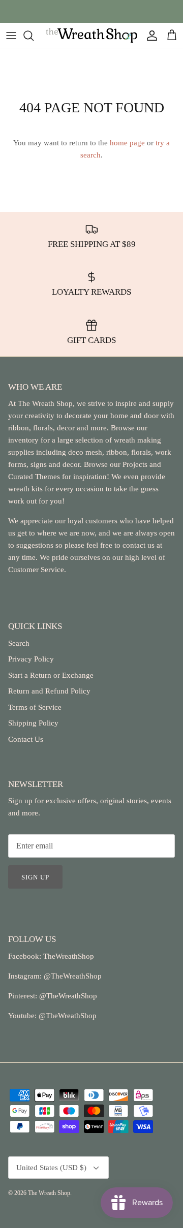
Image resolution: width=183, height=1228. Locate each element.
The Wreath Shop (49, 1192)
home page (127, 143)
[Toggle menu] (11, 35)
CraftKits (139, 14)
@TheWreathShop (67, 996)
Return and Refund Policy (49, 691)
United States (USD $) (51, 1167)
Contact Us (25, 739)
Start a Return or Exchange (51, 675)
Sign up (35, 877)
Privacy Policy (31, 659)
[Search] (33, 35)
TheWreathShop (68, 956)
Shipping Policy (33, 723)
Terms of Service (35, 707)
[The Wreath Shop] (91, 35)
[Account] (149, 35)
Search (18, 643)
